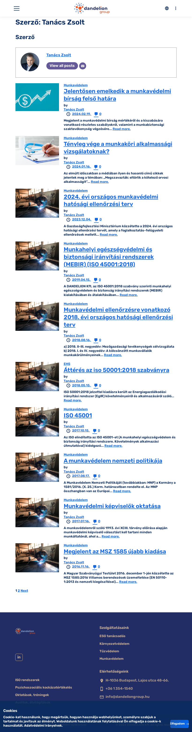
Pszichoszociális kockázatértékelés (43, 687)
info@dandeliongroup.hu (128, 697)
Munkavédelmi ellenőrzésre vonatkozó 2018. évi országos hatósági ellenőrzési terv (118, 317)
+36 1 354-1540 (119, 688)
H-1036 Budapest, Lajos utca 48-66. (137, 680)
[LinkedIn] (19, 657)
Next (24, 591)
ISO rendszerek (27, 680)
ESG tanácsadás (113, 636)
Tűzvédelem (109, 651)
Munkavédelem (76, 85)
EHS (67, 364)
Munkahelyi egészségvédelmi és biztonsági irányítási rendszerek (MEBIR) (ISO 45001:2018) (109, 257)
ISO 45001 (78, 415)
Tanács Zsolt (58, 55)
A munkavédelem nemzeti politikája (113, 460)
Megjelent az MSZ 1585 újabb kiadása (115, 551)
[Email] (82, 65)
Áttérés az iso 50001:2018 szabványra (116, 370)
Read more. (122, 129)
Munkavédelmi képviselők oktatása (112, 506)
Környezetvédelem (114, 644)
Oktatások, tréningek (32, 695)
